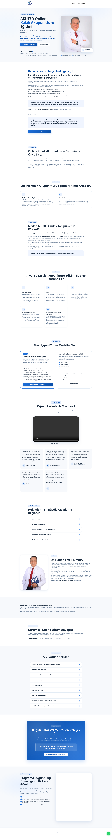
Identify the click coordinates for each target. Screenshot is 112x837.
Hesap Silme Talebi (76, 829)
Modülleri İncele (44, 44)
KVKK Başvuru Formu (59, 829)
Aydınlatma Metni (35, 829)
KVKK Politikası (43, 829)
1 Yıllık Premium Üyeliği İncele (37, 384)
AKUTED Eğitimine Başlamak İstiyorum (55, 754)
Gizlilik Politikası (68, 829)
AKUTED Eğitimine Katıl (28, 44)
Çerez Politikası (51, 829)
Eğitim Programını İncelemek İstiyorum (40, 131)
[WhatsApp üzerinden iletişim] (108, 833)
